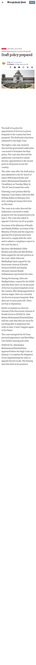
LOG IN (32, 2)
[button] (2, 2)
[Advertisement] (18, 29)
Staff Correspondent (16, 62)
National (10, 49)
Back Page (18, 49)
